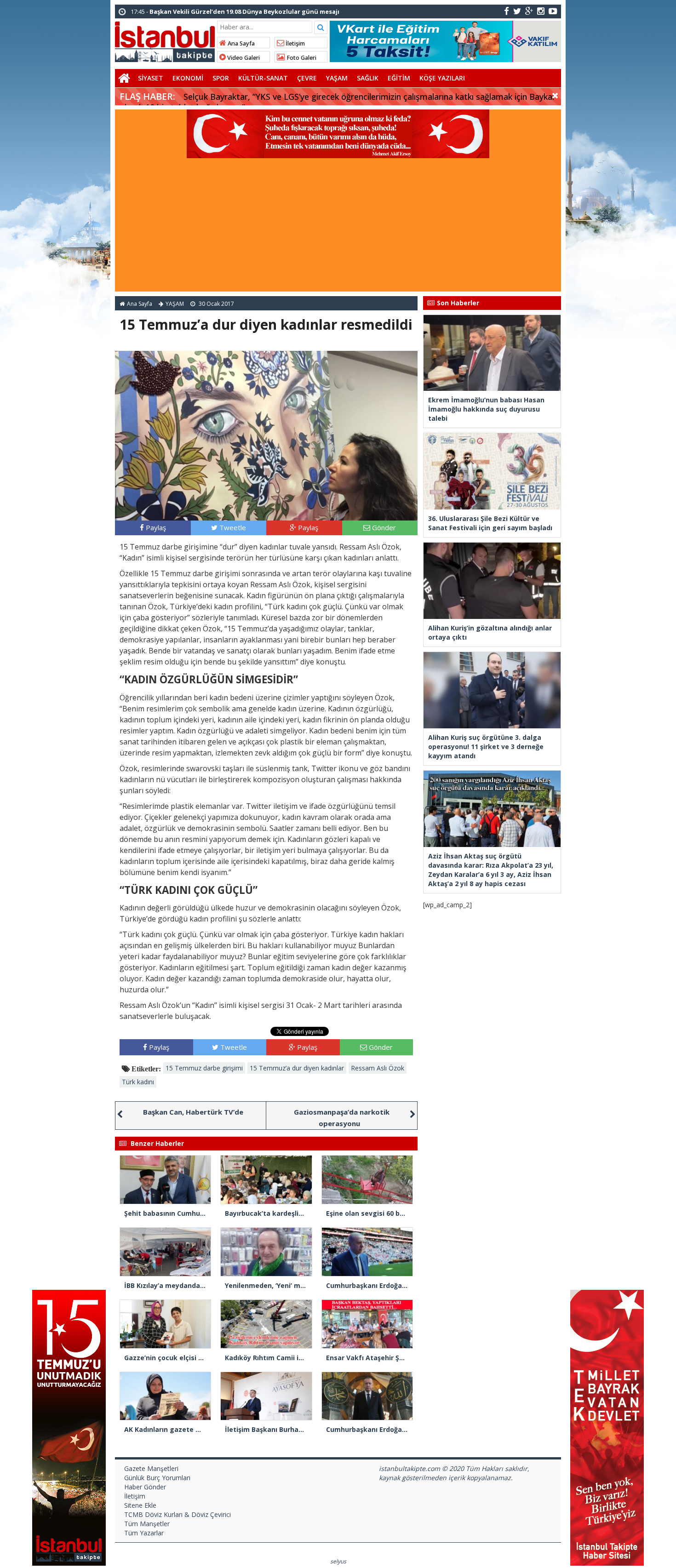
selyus (338, 1561)
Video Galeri (243, 58)
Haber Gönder (145, 1486)
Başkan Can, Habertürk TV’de (193, 1111)
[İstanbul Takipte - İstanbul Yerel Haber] (165, 40)
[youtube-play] (553, 10)
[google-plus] (529, 10)
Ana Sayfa (240, 43)
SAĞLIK (367, 78)
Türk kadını (138, 1081)
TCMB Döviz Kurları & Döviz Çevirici (177, 1514)
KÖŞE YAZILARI (442, 78)
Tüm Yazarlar (144, 1532)
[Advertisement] (338, 227)
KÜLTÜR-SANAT (263, 78)
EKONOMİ (187, 78)
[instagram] (540, 10)
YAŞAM (337, 78)
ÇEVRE (307, 78)
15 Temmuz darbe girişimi (204, 1068)
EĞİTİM (399, 78)
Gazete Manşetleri (151, 1468)
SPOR (220, 78)
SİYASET (150, 78)
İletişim (294, 43)
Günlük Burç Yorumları (157, 1477)
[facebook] (506, 10)
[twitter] (517, 10)
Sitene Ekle (140, 1505)
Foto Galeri (300, 58)
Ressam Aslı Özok (377, 1068)
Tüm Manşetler (147, 1523)
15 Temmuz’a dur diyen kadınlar (297, 1068)
